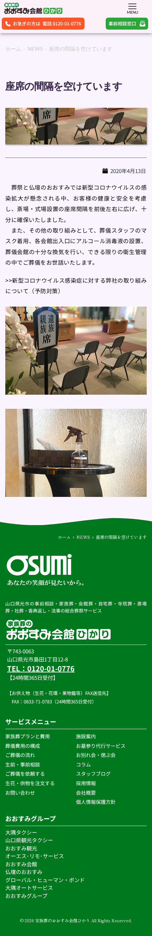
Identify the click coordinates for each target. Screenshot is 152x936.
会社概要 (86, 792)
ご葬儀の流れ (20, 754)
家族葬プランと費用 (27, 736)
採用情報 (86, 783)
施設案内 (86, 736)
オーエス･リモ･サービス (35, 856)
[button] (132, 6)
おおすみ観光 (21, 848)
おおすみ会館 (21, 864)
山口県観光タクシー (29, 840)
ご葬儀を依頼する (25, 773)
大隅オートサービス (29, 887)
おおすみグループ (26, 895)
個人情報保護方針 (96, 801)
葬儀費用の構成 (22, 745)
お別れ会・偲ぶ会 (96, 754)
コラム (83, 764)
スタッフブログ (94, 773)
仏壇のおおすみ (23, 871)
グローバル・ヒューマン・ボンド (45, 879)
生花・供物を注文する (30, 783)
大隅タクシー (21, 832)
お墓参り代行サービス (100, 745)
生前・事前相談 (23, 764)
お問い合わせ (20, 792)
